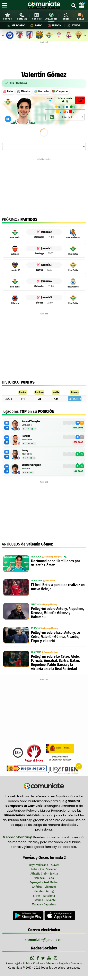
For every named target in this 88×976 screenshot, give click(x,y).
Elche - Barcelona (44, 896)
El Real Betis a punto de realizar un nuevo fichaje (58, 587)
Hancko (26, 435)
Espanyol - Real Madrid (44, 882)
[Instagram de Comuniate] (55, 958)
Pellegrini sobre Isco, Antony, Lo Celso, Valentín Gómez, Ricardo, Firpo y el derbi (55, 636)
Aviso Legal (13, 963)
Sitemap (51, 963)
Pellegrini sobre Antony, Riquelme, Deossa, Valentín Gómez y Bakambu (57, 612)
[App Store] (59, 915)
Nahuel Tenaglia (31, 421)
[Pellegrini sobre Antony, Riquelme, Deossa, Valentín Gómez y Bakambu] (16, 611)
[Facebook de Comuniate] (38, 958)
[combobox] (65, 117)
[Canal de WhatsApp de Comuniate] (33, 958)
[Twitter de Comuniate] (44, 958)
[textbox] (65, 117)
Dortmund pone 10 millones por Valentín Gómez (55, 563)
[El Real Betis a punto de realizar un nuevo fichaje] (16, 587)
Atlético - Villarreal (44, 887)
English (63, 963)
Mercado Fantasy (17, 837)
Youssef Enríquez (31, 464)
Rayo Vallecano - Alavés (44, 865)
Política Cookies (33, 963)
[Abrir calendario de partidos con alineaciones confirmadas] (81, 5)
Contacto (76, 963)
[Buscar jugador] (73, 5)
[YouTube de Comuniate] (50, 958)
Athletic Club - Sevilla (44, 873)
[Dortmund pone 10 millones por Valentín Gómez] (16, 563)
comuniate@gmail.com (44, 939)
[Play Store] (28, 915)
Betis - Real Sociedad (44, 869)
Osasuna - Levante (44, 900)
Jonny (25, 450)
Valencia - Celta (44, 878)
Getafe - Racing (44, 891)
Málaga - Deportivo (44, 904)
